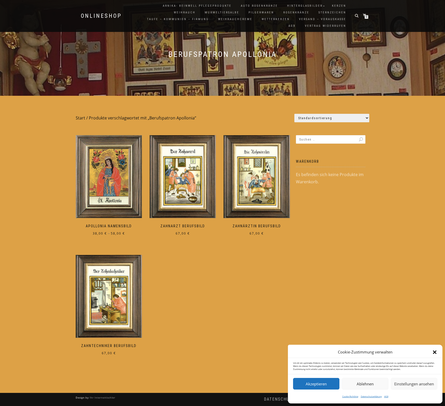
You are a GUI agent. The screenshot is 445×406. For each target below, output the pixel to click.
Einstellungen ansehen (414, 383)
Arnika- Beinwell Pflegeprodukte (197, 5)
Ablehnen (365, 383)
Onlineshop (101, 16)
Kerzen (339, 5)
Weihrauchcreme (235, 19)
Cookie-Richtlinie (350, 396)
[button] (434, 352)
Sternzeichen (332, 12)
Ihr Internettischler (102, 397)
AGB (386, 396)
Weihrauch (184, 12)
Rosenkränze (296, 12)
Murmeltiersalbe (222, 12)
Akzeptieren (316, 383)
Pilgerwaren (261, 12)
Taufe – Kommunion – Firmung (178, 19)
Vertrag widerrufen (325, 26)
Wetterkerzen (276, 19)
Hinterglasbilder (305, 5)
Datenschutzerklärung (371, 396)
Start (80, 118)
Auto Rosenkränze (259, 5)
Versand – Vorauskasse (322, 19)
